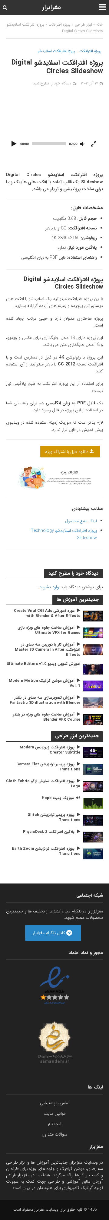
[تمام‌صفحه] (93, 144)
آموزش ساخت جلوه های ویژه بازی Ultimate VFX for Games (49, 630)
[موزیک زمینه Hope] (93, 803)
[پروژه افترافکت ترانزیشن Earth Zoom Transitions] (93, 853)
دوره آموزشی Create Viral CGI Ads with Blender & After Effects (47, 613)
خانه (99, 25)
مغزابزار (51, 7)
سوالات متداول (54, 1134)
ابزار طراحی (83, 25)
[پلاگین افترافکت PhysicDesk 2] (93, 836)
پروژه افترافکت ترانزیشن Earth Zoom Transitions (46, 851)
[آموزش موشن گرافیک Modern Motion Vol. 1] (93, 685)
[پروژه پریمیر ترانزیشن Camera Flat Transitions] (93, 769)
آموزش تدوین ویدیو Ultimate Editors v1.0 (43, 664)
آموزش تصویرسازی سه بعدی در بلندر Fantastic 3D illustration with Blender (45, 700)
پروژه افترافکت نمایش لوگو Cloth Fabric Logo (43, 784)
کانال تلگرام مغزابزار (49, 932)
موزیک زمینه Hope (58, 798)
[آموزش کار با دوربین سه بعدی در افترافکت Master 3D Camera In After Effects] (93, 649)
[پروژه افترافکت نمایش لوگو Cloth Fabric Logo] (93, 786)
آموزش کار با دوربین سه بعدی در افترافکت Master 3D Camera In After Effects (47, 650)
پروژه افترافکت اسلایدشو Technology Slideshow (64, 534)
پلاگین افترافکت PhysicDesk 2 (48, 832)
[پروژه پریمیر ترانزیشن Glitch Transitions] (93, 820)
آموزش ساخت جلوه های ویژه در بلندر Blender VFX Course (46, 717)
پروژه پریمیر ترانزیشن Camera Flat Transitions (48, 767)
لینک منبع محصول (81, 521)
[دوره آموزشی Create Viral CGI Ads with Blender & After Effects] (93, 615)
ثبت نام (54, 1123)
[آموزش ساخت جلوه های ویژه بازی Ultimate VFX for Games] (93, 632)
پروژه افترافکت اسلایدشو (56, 51)
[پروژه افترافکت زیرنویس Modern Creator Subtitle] (93, 752)
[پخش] (14, 144)
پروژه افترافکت (59, 25)
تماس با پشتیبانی (54, 1103)
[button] (54, 123)
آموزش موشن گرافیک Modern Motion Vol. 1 (44, 683)
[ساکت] (82, 144)
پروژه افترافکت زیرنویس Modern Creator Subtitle (50, 750)
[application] (54, 123)
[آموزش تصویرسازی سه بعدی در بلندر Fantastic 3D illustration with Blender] (93, 702)
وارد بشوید (49, 587)
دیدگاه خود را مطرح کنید (52, 84)
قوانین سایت (55, 1113)
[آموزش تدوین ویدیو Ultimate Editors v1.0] (93, 668)
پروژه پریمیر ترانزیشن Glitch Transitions (54, 818)
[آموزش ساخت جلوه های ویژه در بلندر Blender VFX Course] (93, 719)
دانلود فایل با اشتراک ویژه (67, 451)
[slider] (49, 143)
